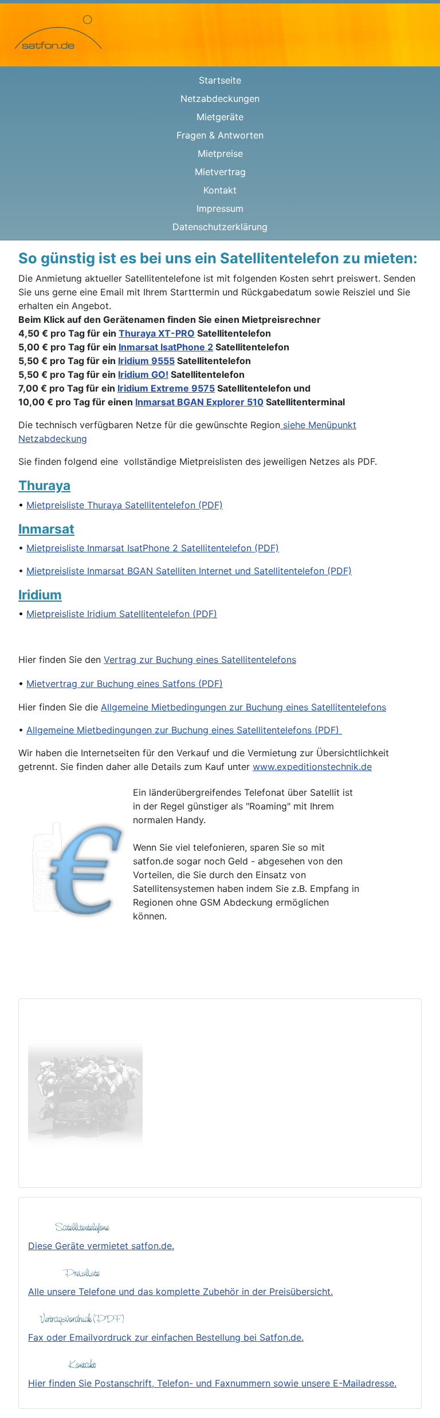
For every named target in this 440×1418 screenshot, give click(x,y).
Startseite (220, 80)
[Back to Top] (420, 1397)
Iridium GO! (143, 374)
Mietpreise (220, 153)
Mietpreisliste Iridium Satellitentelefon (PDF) (121, 613)
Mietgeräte (220, 117)
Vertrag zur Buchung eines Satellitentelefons (200, 659)
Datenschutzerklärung (220, 226)
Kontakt (220, 190)
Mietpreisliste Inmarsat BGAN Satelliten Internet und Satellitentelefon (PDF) (189, 570)
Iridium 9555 (146, 360)
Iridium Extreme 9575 (166, 388)
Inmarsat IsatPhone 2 (166, 347)
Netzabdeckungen (220, 98)
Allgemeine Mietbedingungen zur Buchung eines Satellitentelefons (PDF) (184, 730)
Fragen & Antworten (220, 135)
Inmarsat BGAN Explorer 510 (199, 402)
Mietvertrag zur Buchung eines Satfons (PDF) (124, 683)
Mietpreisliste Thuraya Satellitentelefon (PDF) (124, 505)
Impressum (220, 208)
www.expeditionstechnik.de (312, 766)
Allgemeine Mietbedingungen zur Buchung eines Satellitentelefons (243, 707)
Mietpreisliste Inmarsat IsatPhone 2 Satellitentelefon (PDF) (152, 548)
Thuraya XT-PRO (157, 333)
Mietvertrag (220, 171)
